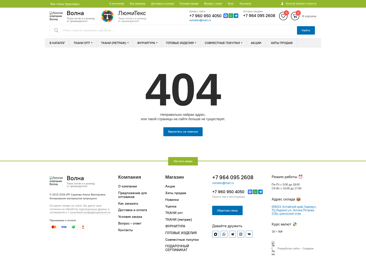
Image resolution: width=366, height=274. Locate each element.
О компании (116, 3)
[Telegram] (236, 15)
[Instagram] (240, 234)
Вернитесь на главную (183, 131)
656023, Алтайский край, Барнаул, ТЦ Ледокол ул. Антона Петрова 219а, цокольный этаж (294, 210)
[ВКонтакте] (249, 234)
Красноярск (72, 4)
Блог (231, 3)
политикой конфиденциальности (90, 212)
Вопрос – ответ (213, 3)
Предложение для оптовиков (132, 195)
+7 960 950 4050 (205, 15)
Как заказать (137, 3)
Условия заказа (189, 3)
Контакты (245, 3)
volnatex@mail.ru (200, 20)
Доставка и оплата (162, 3)
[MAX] (225, 15)
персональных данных (93, 209)
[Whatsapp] (231, 15)
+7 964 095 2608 (259, 15)
